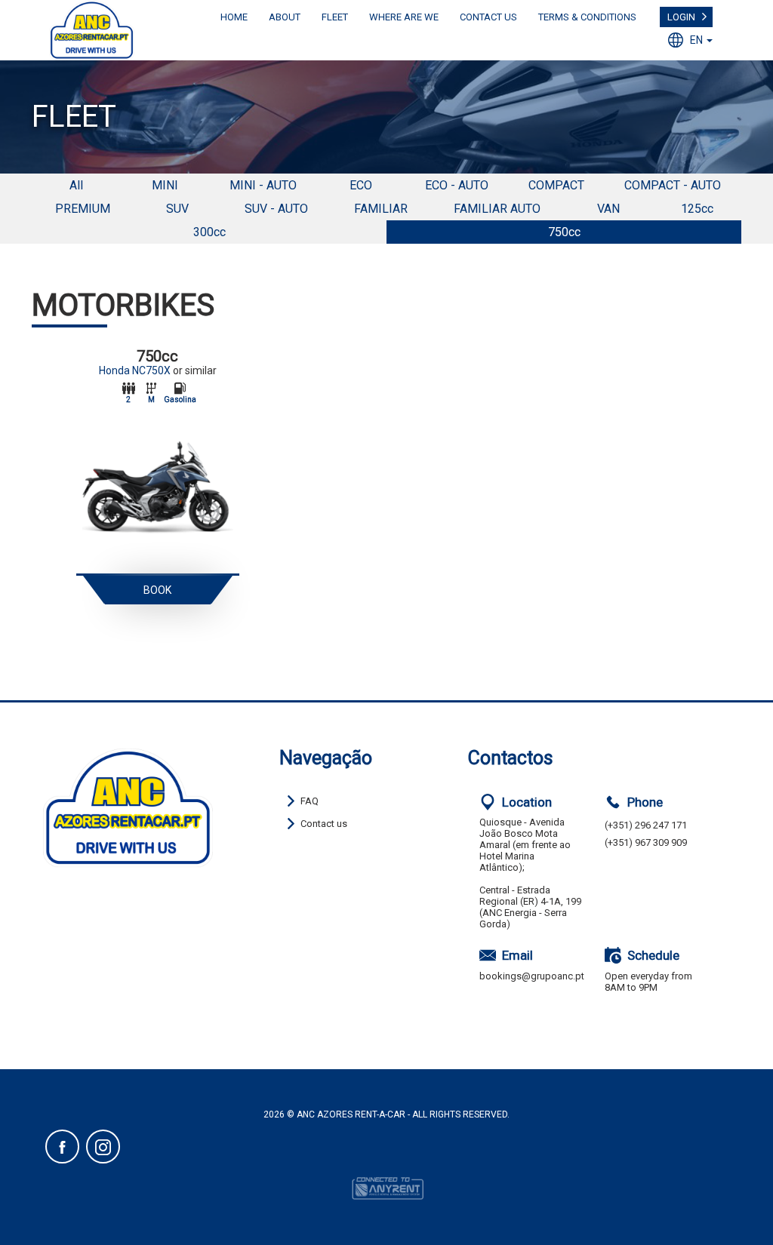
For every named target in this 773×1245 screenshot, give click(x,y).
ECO (361, 185)
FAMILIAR (381, 208)
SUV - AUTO (276, 208)
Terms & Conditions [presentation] (587, 17)
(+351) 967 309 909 (646, 842)
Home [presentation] (234, 17)
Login (681, 17)
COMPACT (556, 185)
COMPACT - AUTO (672, 185)
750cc (564, 232)
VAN (608, 208)
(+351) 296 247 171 (646, 825)
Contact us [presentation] (488, 17)
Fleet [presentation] (335, 17)
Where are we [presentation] (404, 17)
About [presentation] (284, 17)
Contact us (323, 823)
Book (157, 590)
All (76, 185)
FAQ (309, 801)
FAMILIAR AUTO (497, 208)
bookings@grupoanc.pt (531, 976)
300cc (209, 232)
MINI (165, 185)
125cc (697, 208)
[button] (693, 40)
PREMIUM (82, 208)
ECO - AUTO (456, 185)
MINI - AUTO (263, 185)
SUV (177, 208)
